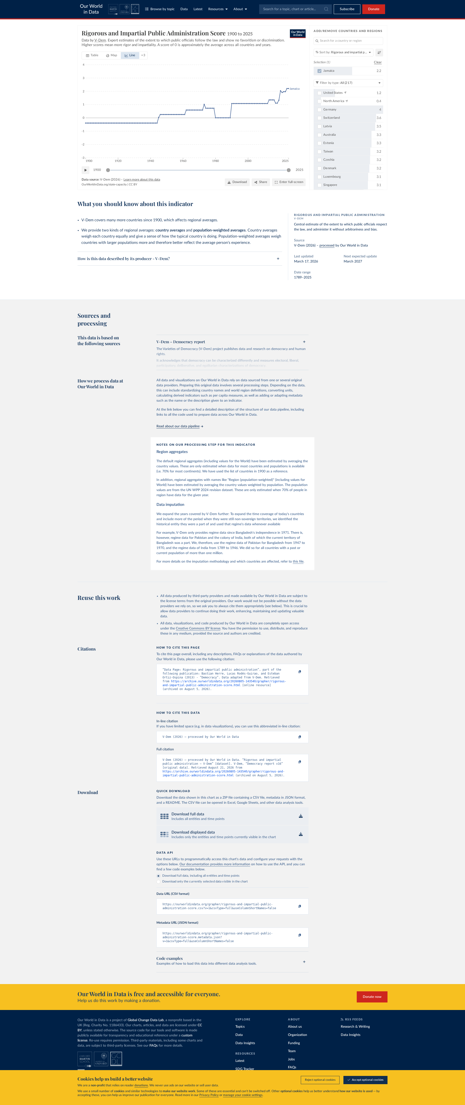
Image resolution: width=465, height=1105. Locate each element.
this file (298, 561)
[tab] (92, 55)
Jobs (291, 1059)
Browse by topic (162, 9)
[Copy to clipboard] (294, 672)
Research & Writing (355, 1026)
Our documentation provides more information (214, 864)
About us (295, 1026)
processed (326, 245)
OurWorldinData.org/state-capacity (104, 184)
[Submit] (326, 9)
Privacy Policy (209, 1095)
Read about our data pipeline (178, 426)
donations (141, 1085)
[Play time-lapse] (85, 170)
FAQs (153, 1045)
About (238, 9)
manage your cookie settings (243, 1095)
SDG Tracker (244, 1069)
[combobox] (295, 9)
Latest (198, 9)
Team (292, 1051)
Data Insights (245, 1043)
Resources (216, 9)
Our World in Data (91, 9)
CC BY (133, 184)
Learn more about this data (142, 179)
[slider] (108, 170)
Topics (240, 1026)
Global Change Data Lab (146, 1020)
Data (184, 9)
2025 (299, 170)
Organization (297, 1035)
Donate (373, 9)
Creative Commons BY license (198, 628)
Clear (378, 62)
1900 (97, 170)
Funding (294, 1043)
